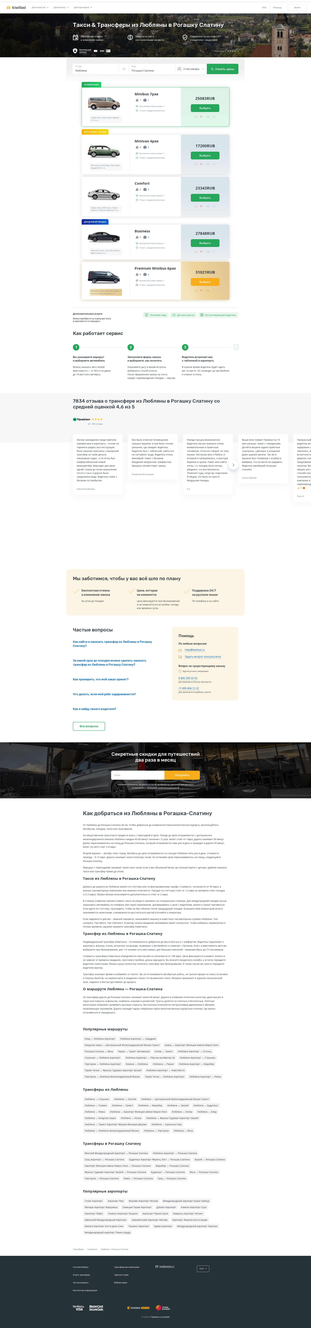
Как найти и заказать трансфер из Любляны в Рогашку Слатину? (112, 643)
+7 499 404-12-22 (189, 688)
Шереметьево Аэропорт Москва (149, 1219)
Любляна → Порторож (156, 1130)
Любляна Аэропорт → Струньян (197, 1057)
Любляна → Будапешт (205, 1105)
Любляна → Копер (182, 1111)
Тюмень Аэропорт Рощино (123, 1213)
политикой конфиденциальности (163, 787)
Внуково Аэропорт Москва (143, 1200)
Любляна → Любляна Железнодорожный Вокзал (112, 1130)
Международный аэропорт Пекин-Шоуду (107, 1232)
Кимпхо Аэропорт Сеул (194, 1207)
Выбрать (205, 108)
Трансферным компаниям (126, 1267)
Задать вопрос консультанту (203, 656)
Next (233, 465)
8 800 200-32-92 (188, 678)
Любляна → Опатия (125, 1099)
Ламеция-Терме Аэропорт (137, 1207)
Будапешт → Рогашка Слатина (168, 1172)
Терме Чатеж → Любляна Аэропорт (164, 1076)
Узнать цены (224, 69)
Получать (182, 775)
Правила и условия (160, 1317)
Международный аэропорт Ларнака (197, 1226)
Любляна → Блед (206, 1111)
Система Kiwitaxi (80, 1267)
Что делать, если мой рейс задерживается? (104, 694)
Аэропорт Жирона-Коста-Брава (189, 1219)
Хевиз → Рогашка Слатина (138, 1178)
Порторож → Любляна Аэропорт (103, 1064)
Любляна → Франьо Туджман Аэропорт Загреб (172, 1118)
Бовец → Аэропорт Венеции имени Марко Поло (191, 1045)
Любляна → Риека (95, 1111)
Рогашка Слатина (119, 1249)
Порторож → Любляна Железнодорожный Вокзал (112, 1076)
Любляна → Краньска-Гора (166, 1124)
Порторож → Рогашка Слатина (102, 1178)
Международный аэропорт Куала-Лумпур (186, 1200)
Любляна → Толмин (96, 1105)
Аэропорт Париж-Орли (155, 1213)
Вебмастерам (120, 1282)
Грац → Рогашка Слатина (172, 1178)
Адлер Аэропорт (163, 1226)
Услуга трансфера (81, 1274)
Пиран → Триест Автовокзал (134, 1051)
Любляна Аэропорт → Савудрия (138, 1038)
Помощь (277, 7)
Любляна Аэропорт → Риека (205, 1076)
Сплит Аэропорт (94, 1200)
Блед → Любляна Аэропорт (100, 1038)
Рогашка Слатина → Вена (99, 1051)
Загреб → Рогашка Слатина (210, 1159)
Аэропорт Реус (116, 1200)
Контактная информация (85, 1290)
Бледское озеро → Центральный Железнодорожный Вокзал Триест (122, 1045)
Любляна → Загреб (178, 1105)
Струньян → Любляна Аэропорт (103, 1057)
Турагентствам (121, 1274)
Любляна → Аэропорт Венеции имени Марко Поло (138, 1111)
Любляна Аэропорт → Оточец (194, 1051)
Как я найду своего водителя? (94, 709)
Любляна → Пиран (163, 1064)
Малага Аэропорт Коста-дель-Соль (104, 1226)
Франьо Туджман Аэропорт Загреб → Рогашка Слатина (115, 1172)
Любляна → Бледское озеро (100, 1118)
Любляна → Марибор (150, 1105)
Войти (297, 7)
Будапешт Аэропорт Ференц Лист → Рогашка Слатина (159, 1159)
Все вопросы (89, 726)
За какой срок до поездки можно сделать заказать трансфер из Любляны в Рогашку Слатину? (109, 662)
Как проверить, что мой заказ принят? (100, 679)
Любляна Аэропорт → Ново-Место (165, 1070)
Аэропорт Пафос (94, 1213)
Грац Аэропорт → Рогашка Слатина (104, 1159)
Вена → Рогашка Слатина (204, 1172)
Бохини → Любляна (137, 1064)
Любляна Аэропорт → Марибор (196, 1064)
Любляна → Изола (131, 1118)
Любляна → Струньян (97, 1099)
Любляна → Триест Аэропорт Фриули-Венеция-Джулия (116, 1124)
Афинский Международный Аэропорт (106, 1219)
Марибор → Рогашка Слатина (172, 1165)
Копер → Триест (164, 1051)
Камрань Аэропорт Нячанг (188, 1213)
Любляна (105, 1249)
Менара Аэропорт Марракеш (101, 1207)
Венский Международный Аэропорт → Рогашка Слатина (116, 1153)
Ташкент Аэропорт (138, 1226)
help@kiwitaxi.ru (195, 650)
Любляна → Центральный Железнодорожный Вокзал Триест (175, 1099)
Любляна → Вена (183, 1130)
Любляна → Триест (122, 1105)
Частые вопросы (80, 1282)
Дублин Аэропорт (166, 1207)
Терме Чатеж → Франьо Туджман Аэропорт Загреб (113, 1070)
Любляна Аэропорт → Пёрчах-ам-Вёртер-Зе (150, 1057)
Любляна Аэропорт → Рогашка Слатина (175, 1153)
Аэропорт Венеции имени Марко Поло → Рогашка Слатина (118, 1165)
